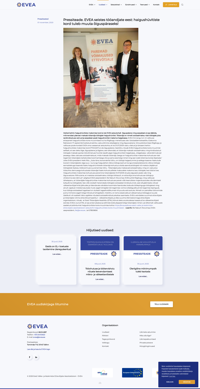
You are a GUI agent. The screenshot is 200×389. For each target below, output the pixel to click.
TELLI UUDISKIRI (162, 304)
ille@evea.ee (80, 210)
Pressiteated (43, 19)
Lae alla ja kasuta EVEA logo (38, 349)
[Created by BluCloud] (100, 383)
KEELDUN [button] (169, 382)
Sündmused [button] (130, 5)
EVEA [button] (91, 5)
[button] (182, 4)
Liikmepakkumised (148, 339)
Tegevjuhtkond (108, 339)
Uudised (105, 332)
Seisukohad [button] (115, 5)
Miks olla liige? (145, 336)
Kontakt (156, 5)
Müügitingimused (147, 346)
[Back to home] (26, 4)
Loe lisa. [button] (172, 376)
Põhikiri (105, 336)
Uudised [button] (102, 5)
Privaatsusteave (146, 343)
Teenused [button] (144, 5)
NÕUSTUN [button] (186, 382)
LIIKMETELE (172, 5)
